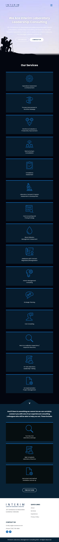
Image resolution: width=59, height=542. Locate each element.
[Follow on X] (7, 532)
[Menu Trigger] (51, 5)
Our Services (22, 40)
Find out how (29, 490)
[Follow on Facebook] (10, 532)
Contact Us (36, 40)
